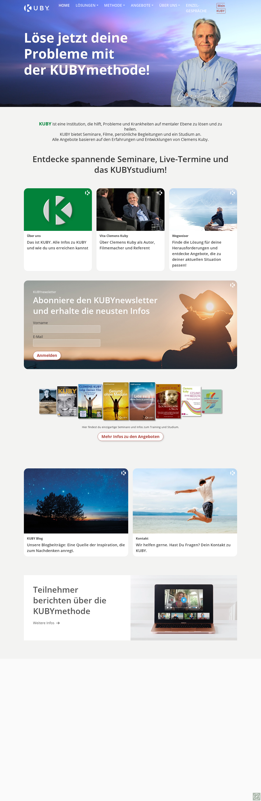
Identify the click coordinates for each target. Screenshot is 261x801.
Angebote (141, 5)
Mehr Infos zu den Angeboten (130, 436)
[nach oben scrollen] (256, 788)
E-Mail (38, 336)
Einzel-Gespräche (196, 8)
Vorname (40, 322)
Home (64, 5)
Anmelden (47, 355)
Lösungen (86, 5)
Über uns (168, 5)
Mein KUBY (220, 8)
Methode (113, 5)
